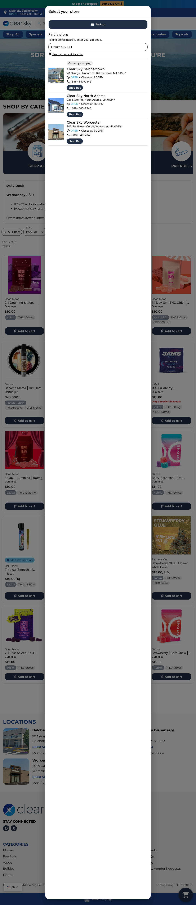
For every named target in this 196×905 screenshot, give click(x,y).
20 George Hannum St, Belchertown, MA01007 (96, 73)
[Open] (144, 47)
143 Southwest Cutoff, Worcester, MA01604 (94, 126)
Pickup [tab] (100, 24)
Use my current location (67, 54)
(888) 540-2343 (81, 81)
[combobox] (95, 47)
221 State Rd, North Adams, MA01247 (91, 99)
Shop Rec (75, 87)
